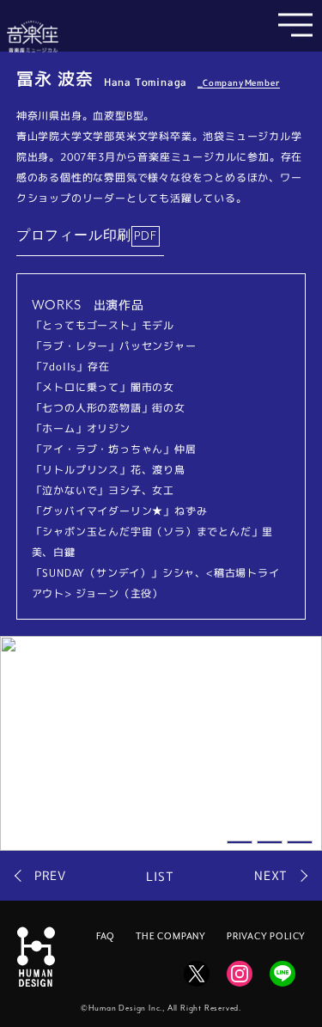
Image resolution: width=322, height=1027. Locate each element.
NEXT (271, 876)
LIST (159, 876)
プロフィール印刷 (73, 236)
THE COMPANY (171, 937)
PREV (50, 876)
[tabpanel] (161, 743)
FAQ (105, 937)
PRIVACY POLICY (266, 937)
